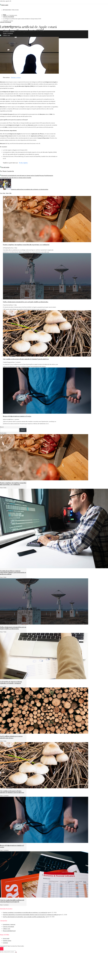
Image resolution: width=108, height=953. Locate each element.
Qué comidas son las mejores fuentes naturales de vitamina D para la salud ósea (26, 359)
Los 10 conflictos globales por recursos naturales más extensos (11, 737)
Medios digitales (23, 163)
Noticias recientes (16, 77)
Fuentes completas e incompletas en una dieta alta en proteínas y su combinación (26, 245)
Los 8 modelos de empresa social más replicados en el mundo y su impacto (11, 682)
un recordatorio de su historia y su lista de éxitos (29, 189)
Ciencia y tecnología (5, 22)
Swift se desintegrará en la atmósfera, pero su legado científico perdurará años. (25, 302)
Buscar (2, 427)
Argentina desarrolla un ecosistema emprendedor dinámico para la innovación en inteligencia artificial (13, 572)
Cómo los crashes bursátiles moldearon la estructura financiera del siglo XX (12, 901)
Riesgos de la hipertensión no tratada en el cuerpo (17, 416)
